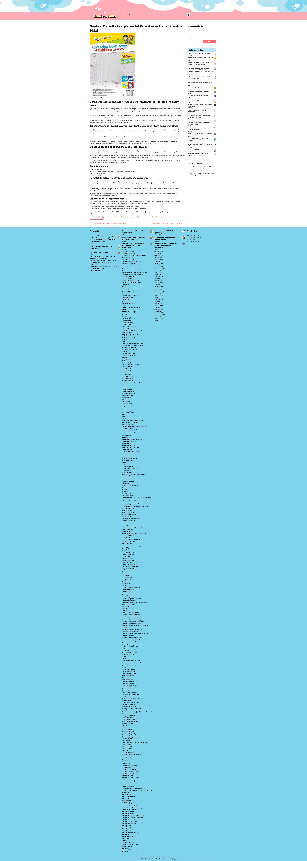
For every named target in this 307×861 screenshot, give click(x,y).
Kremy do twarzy (127, 453)
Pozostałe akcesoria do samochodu (133, 622)
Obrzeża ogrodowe (128, 535)
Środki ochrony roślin (128, 714)
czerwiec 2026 (158, 255)
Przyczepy (125, 656)
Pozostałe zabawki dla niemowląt (132, 637)
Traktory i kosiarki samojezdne (131, 754)
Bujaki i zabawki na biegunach (131, 307)
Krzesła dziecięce (127, 461)
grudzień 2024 (158, 288)
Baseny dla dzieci (127, 294)
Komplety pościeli (127, 428)
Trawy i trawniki (127, 760)
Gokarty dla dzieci (127, 363)
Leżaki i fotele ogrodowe (129, 476)
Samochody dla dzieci (129, 687)
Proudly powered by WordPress (138, 859)
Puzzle (124, 658)
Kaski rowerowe (127, 407)
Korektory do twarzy (128, 432)
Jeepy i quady (126, 397)
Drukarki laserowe (127, 340)
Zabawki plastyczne (128, 829)
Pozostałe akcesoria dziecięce (131, 624)
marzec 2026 (158, 259)
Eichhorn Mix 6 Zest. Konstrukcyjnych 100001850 (167, 224)
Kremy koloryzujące (128, 457)
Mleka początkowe (128, 512)
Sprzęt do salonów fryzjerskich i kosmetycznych (137, 712)
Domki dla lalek (127, 332)
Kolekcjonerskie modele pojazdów (132, 420)
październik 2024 (159, 292)
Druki (123, 342)
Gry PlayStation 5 (127, 378)
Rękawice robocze (128, 675)
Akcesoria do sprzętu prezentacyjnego (134, 255)
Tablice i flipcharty (128, 739)
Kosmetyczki (126, 438)
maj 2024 (157, 301)
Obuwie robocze (127, 537)
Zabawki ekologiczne (128, 819)
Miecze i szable (126, 505)
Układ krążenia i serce (129, 769)
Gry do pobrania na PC (129, 367)
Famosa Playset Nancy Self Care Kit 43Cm (200, 167)
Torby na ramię (127, 746)
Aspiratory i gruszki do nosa (130, 280)
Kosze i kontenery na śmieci (130, 447)
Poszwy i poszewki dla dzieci (130, 612)
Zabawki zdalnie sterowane (130, 833)
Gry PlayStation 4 (127, 376)
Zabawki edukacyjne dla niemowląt (133, 817)
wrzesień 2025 (158, 271)
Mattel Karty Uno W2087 (195, 178)
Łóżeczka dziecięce (128, 480)
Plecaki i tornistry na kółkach (131, 587)
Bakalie (124, 286)
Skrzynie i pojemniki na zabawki (132, 698)
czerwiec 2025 (158, 276)
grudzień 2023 (158, 311)
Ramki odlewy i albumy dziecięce (132, 662)
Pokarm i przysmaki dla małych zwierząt (134, 603)
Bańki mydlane (126, 290)
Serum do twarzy (127, 691)
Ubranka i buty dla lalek (129, 766)
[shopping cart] (188, 15)
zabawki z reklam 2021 (97, 219)
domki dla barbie (98, 217)
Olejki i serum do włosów (129, 553)
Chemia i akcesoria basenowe (131, 313)
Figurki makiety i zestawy (130, 349)
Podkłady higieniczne (128, 597)
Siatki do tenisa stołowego (130, 693)
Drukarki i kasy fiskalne (129, 338)
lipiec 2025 (157, 275)
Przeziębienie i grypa (128, 654)
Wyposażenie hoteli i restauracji (132, 808)
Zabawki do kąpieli (128, 812)
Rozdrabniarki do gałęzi (129, 685)
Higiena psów (126, 384)
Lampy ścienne (127, 470)
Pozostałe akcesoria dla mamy (131, 616)
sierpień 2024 (158, 296)
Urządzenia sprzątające (129, 781)
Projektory (125, 650)
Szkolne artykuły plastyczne (131, 735)
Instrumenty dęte (127, 395)
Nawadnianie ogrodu (128, 520)
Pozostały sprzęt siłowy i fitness (132, 643)
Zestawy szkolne (127, 846)
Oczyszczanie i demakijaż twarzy (132, 539)
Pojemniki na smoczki (128, 601)
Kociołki (124, 415)
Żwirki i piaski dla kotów (129, 852)
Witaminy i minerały (128, 787)
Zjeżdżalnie (125, 848)
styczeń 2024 (158, 309)
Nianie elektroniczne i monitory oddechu (134, 524)
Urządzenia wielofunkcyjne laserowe (133, 783)
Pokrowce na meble (128, 604)
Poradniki (125, 608)
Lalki (123, 464)
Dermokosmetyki (127, 322)
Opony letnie (126, 556)
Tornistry (125, 750)
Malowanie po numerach (130, 486)
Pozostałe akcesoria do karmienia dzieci (134, 618)
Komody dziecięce (128, 424)
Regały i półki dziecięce (129, 670)
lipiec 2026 (157, 253)
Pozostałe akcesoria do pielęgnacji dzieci (135, 620)
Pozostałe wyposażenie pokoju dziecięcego (135, 633)
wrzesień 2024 (158, 294)
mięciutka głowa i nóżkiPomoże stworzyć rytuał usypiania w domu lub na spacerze (136, 502)
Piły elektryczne (127, 579)
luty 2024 (157, 307)
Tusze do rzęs (126, 764)
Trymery (125, 762)
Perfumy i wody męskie (129, 570)
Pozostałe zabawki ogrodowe (131, 641)
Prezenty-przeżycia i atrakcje (131, 647)
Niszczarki (125, 526)
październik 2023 (159, 315)
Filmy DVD (125, 351)
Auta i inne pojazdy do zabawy (131, 282)
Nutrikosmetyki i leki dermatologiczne (134, 533)
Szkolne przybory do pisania (131, 737)
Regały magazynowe (128, 672)
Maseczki (125, 489)
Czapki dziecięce (127, 317)
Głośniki (124, 361)
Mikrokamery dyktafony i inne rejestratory (135, 507)
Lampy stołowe (127, 472)
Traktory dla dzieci (128, 752)
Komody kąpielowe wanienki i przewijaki (134, 426)
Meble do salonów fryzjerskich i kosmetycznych (137, 497)
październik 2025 (159, 269)
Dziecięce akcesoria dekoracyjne (132, 344)
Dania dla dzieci (127, 321)
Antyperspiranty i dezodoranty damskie (134, 273)
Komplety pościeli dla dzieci (130, 430)
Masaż (124, 487)
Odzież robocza (127, 543)
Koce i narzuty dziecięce (129, 413)
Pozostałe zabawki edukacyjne (131, 639)
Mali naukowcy (126, 484)
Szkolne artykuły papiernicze (131, 733)
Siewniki (124, 696)
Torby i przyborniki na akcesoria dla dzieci (135, 743)
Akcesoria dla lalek (128, 252)
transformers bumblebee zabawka (168, 217)
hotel (123, 386)
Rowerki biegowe (127, 679)
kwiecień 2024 (158, 303)
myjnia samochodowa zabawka (138, 217)
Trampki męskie (127, 758)
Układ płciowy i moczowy (130, 773)
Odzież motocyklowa (128, 541)
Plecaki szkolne (127, 591)
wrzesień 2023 (158, 317)
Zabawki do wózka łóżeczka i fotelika (133, 815)
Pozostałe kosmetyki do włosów (132, 629)
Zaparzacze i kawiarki (129, 837)
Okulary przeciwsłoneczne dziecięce (133, 547)
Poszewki (125, 610)
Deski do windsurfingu (129, 326)
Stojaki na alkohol (127, 718)
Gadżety (124, 357)
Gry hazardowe (127, 370)
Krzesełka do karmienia (129, 459)
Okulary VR (125, 549)
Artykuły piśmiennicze (129, 278)
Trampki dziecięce (128, 756)
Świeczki (124, 725)
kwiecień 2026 (158, 257)
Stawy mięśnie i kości (128, 716)
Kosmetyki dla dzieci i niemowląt (132, 439)
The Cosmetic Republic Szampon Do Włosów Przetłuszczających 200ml (201, 174)
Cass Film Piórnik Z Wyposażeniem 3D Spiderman (202, 170)
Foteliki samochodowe (129, 355)
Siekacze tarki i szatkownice (131, 695)
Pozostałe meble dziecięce (130, 631)
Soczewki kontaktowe (129, 706)
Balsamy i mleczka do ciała (130, 288)
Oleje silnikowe (126, 551)
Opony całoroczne (128, 555)
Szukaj (190, 38)
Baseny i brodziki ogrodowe (130, 296)
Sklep (124, 14)
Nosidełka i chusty (127, 530)
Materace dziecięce (128, 493)
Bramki (124, 305)
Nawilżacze (125, 522)
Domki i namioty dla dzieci (130, 334)
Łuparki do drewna (128, 482)
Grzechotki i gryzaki (128, 380)
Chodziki (124, 315)
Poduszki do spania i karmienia (131, 599)
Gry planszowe (126, 374)
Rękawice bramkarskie (129, 673)
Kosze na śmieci (127, 449)
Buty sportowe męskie (129, 311)
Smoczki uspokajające (129, 704)
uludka (94, 97)
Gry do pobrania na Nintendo (131, 365)
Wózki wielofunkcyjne (128, 804)
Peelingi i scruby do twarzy (130, 566)
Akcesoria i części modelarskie (131, 261)
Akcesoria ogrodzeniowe (130, 267)
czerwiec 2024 (159, 299)
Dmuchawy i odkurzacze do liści (132, 330)
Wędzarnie (125, 785)
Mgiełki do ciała (127, 499)
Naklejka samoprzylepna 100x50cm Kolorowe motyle (109, 224)
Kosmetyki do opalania (129, 441)
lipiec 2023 (157, 321)
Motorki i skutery (127, 516)
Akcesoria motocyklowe (129, 263)
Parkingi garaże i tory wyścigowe (132, 562)
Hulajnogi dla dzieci (128, 390)
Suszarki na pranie (127, 723)
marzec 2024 (158, 305)
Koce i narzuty (126, 411)
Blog (130, 14)
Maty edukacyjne (127, 495)
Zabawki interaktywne (129, 823)
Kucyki (124, 463)
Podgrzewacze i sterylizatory (131, 593)
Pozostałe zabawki (128, 635)
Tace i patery (126, 741)
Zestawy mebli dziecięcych (130, 844)
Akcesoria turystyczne (129, 271)
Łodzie (124, 478)
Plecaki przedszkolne (128, 589)
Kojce (124, 416)
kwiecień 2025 (158, 280)
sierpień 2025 (158, 273)
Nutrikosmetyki (127, 532)
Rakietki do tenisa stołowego (131, 660)
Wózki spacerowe (127, 802)
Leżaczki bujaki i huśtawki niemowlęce (134, 474)
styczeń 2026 (158, 263)
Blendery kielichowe (128, 303)
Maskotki (125, 491)
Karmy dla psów (127, 403)
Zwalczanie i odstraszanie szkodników (134, 850)
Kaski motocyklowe (128, 405)
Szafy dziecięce (127, 729)
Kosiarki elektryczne (128, 434)
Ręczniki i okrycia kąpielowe (130, 666)
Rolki (123, 677)
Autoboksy (125, 284)
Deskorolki (125, 328)
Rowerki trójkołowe (128, 683)
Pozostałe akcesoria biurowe (131, 614)
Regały (124, 668)
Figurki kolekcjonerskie (129, 347)
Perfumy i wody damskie (129, 568)
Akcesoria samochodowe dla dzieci (133, 269)
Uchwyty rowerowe (128, 767)
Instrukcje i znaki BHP (128, 393)
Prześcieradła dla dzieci (129, 652)
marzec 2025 (158, 282)
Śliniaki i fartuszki (127, 700)
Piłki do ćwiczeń (127, 578)
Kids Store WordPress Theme (158, 859)
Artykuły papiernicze (128, 276)
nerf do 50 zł (153, 217)
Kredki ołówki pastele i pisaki (131, 451)
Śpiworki (124, 710)
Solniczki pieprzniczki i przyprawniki (133, 708)
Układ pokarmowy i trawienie (131, 777)
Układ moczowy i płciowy (130, 771)
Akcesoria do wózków (129, 259)
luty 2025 (157, 284)
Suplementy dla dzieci (129, 720)
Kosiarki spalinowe (128, 436)
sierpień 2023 (158, 319)
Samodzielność (127, 689)
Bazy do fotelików (127, 298)
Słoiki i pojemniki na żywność (131, 702)
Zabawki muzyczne (128, 827)
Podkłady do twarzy (128, 595)
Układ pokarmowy (128, 775)
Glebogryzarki (126, 359)
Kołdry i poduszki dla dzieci (130, 422)
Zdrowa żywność (127, 838)
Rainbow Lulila (105, 16)
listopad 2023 (158, 313)
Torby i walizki (126, 744)
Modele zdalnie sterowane (130, 514)
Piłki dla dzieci (126, 576)
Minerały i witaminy (128, 509)
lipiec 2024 (157, 298)
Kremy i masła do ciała (129, 455)
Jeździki (124, 399)
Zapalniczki (125, 835)
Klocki (124, 409)
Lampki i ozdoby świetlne (130, 468)
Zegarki (124, 840)
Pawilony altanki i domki (129, 564)
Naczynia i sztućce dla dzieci (131, 518)
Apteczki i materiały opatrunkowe (132, 275)
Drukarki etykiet (127, 336)
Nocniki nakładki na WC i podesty (132, 528)
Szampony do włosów (129, 731)
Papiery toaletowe (128, 560)
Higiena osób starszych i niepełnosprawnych (136, 382)
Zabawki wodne (127, 831)
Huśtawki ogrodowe (128, 392)
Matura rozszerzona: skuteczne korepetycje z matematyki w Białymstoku (201, 162)
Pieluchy (124, 574)
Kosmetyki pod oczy (128, 445)
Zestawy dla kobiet (128, 842)
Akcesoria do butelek (128, 253)
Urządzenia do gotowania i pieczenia (133, 779)
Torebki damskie (127, 748)
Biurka (124, 301)
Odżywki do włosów (128, 545)
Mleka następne (127, 510)
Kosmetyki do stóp (128, 443)
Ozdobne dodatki (127, 558)
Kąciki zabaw (126, 401)
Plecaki (124, 585)
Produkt (124, 649)
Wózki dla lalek (126, 798)
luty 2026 (157, 261)
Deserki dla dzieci (127, 324)
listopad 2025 (158, 267)
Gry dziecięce (126, 369)
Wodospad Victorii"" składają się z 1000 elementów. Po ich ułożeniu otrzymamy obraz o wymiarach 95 (137, 790)
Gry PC (124, 372)
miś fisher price (123, 217)
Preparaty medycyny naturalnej (132, 645)
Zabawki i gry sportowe (129, 821)
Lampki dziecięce (127, 466)
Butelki (124, 309)
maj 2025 (157, 278)
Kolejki (124, 418)
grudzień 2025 (158, 265)
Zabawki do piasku (128, 813)
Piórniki (124, 581)
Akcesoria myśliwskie (128, 265)
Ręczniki (124, 664)
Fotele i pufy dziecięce (129, 353)
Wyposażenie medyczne (129, 810)
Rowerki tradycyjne (128, 681)
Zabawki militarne (127, 825)
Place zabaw (126, 583)
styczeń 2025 (158, 286)
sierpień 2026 (158, 252)
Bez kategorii (126, 299)
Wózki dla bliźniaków (128, 796)
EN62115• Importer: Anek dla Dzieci (132, 346)
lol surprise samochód (111, 217)
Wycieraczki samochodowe (130, 806)
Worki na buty (126, 794)
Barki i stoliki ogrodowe (129, 292)
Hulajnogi (125, 388)
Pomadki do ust (127, 606)
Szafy (123, 727)
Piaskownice (126, 572)
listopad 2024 (158, 290)
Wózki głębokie (126, 800)
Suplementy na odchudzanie (131, 721)
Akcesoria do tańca (128, 257)
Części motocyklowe (128, 319)
